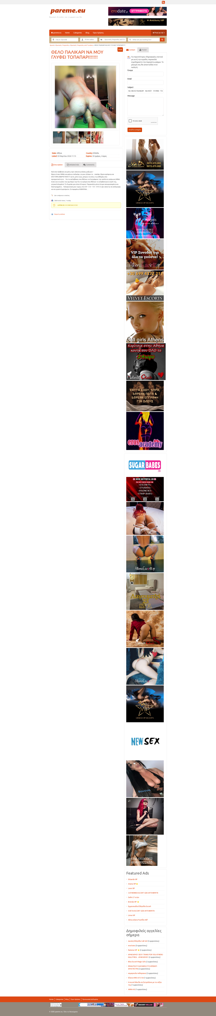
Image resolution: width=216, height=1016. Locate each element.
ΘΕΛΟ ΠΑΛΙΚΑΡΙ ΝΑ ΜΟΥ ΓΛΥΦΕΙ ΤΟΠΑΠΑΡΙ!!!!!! (77, 54)
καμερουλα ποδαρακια (137, 973)
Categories (77, 33)
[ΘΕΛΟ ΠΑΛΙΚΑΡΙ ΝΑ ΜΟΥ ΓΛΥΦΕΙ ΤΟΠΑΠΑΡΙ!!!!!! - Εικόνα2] (71, 137)
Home (67, 33)
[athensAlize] (145, 554)
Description (58, 165)
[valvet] (145, 285)
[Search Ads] (162, 39)
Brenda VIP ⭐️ (133, 902)
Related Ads (74, 165)
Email (130, 79)
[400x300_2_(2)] (145, 489)
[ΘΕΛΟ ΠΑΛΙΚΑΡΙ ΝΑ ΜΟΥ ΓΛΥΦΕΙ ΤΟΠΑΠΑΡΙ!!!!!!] (85, 97)
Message (131, 96)
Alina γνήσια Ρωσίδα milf (138, 920)
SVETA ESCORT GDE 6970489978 (141, 911)
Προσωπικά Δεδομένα (90, 999)
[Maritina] (145, 628)
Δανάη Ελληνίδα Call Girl (137, 941)
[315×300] (146, 361)
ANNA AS (131, 989)
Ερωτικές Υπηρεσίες (62, 45)
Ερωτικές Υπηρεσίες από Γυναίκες (81, 45)
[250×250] (142, 850)
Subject (130, 87)
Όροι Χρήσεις (98, 33)
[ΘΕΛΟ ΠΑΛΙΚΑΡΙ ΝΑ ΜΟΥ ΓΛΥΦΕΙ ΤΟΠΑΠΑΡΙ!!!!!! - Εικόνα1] (59, 137)
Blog (87, 33)
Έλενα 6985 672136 (136, 978)
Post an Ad (159, 33)
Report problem (59, 214)
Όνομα (130, 70)
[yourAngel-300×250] (145, 223)
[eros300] (145, 431)
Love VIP (131, 888)
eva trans (131, 946)
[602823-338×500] (145, 778)
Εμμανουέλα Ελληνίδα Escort (139, 906)
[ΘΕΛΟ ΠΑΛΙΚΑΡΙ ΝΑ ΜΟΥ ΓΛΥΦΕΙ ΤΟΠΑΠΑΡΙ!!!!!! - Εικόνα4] (97, 137)
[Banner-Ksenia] (145, 666)
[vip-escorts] (145, 188)
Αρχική (52, 45)
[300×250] (145, 154)
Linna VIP (131, 915)
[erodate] (145, 396)
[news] (145, 741)
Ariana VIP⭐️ (133, 884)
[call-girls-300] (145, 322)
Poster (144, 50)
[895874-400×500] (145, 816)
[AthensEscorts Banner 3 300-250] (145, 254)
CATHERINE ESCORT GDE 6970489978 (143, 893)
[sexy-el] (145, 518)
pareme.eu (57, 33)
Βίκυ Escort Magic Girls (137, 962)
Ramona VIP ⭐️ (134, 950)
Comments (90, 165)
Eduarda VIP (132, 879)
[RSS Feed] (163, 3)
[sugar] (145, 466)
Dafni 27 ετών (133, 897)
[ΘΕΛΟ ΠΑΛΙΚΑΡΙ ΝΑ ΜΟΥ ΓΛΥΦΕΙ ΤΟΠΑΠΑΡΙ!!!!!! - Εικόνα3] (84, 137)
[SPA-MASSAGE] (145, 591)
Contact (132, 50)
